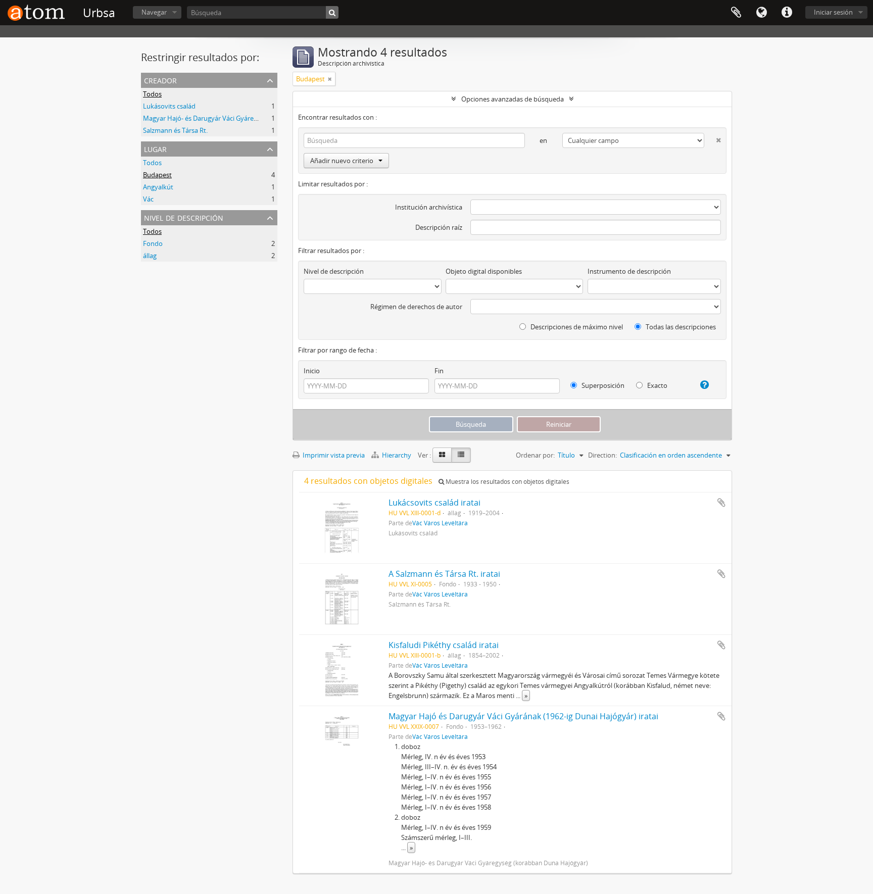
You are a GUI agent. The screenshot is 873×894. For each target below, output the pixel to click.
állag (150, 255)
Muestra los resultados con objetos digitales (506, 481)
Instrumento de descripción (629, 271)
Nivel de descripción (183, 217)
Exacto (656, 385)
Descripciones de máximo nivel (576, 326)
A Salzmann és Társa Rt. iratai (444, 573)
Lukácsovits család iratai (434, 502)
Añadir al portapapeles (721, 503)
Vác (148, 199)
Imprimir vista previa (333, 455)
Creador (160, 79)
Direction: (602, 455)
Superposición (602, 385)
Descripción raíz (438, 227)
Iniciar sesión (833, 12)
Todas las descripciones (680, 326)
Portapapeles (736, 12)
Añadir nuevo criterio (341, 160)
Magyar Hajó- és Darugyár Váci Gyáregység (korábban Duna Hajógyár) (247, 118)
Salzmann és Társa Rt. (175, 130)
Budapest (157, 174)
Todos (152, 93)
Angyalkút (158, 186)
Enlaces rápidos (786, 12)
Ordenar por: (535, 455)
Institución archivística (428, 207)
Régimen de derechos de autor (416, 306)
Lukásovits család (169, 106)
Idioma (761, 12)
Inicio (312, 370)
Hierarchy (396, 455)
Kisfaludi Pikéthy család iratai (444, 645)
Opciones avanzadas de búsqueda (512, 99)
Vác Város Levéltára (440, 523)
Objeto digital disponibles (484, 271)
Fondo (153, 243)
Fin (439, 370)
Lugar (155, 148)
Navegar (154, 12)
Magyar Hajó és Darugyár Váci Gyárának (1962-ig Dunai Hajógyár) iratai (523, 716)
